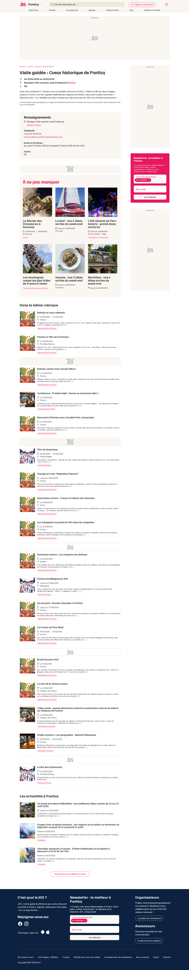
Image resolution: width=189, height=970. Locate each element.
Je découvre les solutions (149, 940)
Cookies (66, 957)
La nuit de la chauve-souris (52, 683)
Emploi (156, 957)
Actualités (41, 840)
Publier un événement (143, 4)
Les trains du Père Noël (50, 627)
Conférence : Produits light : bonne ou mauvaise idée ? (68, 393)
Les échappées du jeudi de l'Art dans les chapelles (65, 522)
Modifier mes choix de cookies (87, 957)
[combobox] (150, 179)
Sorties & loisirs (112, 10)
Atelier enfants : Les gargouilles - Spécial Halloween (66, 734)
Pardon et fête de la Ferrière (53, 336)
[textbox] (152, 180)
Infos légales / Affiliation (48, 957)
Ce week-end (72, 10)
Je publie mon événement (149, 918)
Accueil (22, 67)
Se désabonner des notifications (118, 957)
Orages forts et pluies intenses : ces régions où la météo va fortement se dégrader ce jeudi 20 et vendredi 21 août (78, 825)
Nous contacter (142, 957)
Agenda (92, 10)
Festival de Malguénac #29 (52, 578)
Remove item (149, 180)
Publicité (166, 957)
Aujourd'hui (33, 10)
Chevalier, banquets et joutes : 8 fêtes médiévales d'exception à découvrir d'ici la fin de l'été (73, 849)
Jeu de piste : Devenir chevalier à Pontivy (60, 603)
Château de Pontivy (48, 691)
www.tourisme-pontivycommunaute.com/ (43, 137)
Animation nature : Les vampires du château (62, 554)
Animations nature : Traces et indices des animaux (66, 498)
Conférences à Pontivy (46, 409)
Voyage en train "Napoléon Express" (58, 473)
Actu (131, 10)
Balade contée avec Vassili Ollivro (56, 368)
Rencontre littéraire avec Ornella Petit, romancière (65, 417)
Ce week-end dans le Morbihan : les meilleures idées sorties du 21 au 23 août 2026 (78, 804)
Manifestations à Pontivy (47, 329)
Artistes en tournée (152, 10)
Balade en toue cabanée (51, 312)
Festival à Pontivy (44, 465)
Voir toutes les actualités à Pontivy (70, 874)
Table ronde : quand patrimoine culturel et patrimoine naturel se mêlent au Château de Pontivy (77, 709)
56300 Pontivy (34, 125)
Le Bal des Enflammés (49, 767)
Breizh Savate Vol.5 (48, 659)
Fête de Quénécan (47, 449)
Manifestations (48, 67)
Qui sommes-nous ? (26, 957)
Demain (52, 10)
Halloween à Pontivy (45, 751)
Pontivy (33, 4)
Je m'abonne (150, 197)
